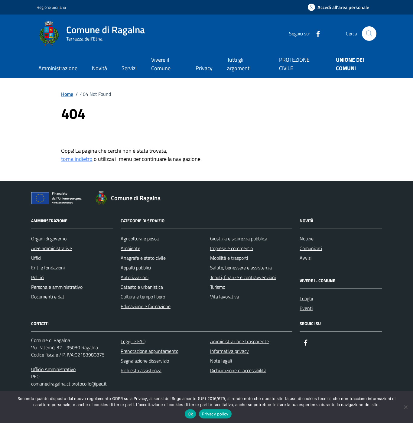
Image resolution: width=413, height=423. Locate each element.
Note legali (221, 360)
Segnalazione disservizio (145, 360)
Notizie (307, 238)
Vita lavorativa (224, 296)
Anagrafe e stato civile (143, 258)
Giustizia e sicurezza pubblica (238, 238)
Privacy (204, 68)
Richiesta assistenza (141, 370)
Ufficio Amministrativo (53, 369)
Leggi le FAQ (133, 341)
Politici (37, 277)
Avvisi (305, 258)
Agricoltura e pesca (140, 238)
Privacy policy (215, 414)
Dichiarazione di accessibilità (238, 370)
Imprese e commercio (231, 248)
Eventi (306, 308)
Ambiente (130, 248)
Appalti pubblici (136, 267)
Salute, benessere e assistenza (241, 267)
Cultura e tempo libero (143, 296)
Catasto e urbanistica (142, 287)
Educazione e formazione (146, 306)
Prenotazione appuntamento (149, 351)
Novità (99, 68)
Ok (190, 414)
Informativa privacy (229, 351)
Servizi (129, 68)
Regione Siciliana (51, 7)
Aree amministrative (51, 248)
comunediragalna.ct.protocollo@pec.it (69, 383)
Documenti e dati (48, 296)
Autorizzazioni (134, 277)
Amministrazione (57, 68)
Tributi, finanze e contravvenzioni (243, 277)
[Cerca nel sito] (369, 33)
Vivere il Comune (161, 64)
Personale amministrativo (57, 287)
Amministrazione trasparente (239, 341)
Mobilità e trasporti (229, 258)
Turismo (217, 287)
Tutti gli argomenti (239, 64)
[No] (405, 407)
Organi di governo (49, 238)
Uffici (36, 258)
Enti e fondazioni (48, 267)
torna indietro (77, 159)
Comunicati (311, 248)
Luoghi (306, 298)
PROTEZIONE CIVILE (294, 64)
